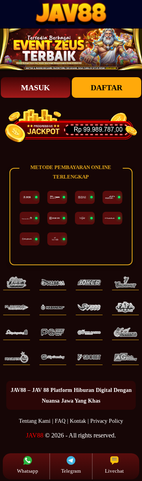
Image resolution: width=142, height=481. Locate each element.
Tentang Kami (34, 421)
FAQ (60, 421)
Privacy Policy (106, 421)
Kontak (78, 421)
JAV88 (34, 435)
